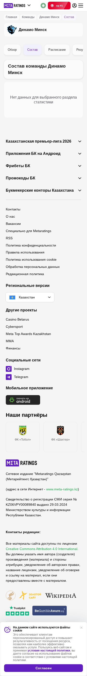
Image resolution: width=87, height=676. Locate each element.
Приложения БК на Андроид (33, 154)
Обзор (12, 49)
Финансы (13, 348)
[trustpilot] (17, 611)
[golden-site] (30, 596)
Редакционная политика (25, 274)
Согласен (43, 668)
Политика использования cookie (31, 259)
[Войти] (74, 5)
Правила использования (25, 252)
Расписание (57, 49)
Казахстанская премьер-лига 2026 (38, 141)
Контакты (13, 209)
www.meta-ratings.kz (62, 489)
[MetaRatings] (21, 463)
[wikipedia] (60, 596)
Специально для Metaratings (28, 231)
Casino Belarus (17, 319)
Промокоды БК (20, 178)
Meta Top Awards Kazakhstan (28, 334)
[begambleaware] (49, 611)
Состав (32, 49)
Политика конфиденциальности (31, 245)
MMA (10, 341)
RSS (9, 238)
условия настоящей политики (49, 650)
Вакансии (13, 224)
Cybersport (14, 327)
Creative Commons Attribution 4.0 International (41, 549)
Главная (11, 17)
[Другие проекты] (17, 5)
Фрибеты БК (18, 166)
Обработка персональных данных (33, 267)
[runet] (10, 596)
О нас (10, 216)
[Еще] (80, 5)
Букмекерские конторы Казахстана (40, 190)
